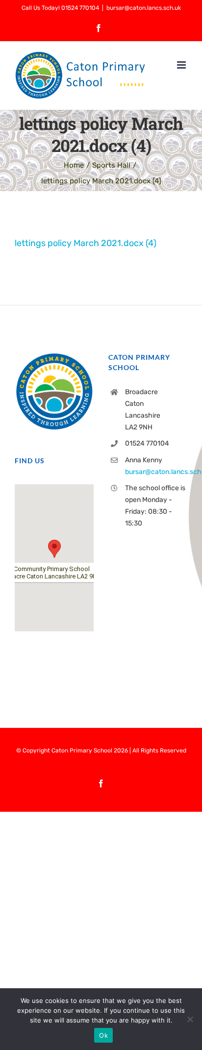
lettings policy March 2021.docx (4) (85, 243)
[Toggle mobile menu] (182, 65)
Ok (103, 1035)
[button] (54, 549)
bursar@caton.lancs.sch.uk (143, 7)
